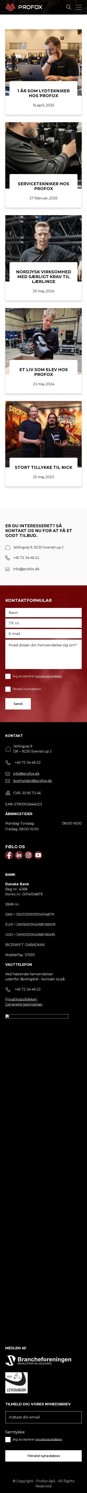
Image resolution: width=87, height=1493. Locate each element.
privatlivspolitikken (48, 676)
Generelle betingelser (24, 1004)
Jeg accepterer (37, 676)
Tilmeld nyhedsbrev (26, 689)
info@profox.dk (26, 569)
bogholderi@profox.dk (32, 781)
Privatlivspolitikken (21, 999)
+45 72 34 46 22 (26, 558)
